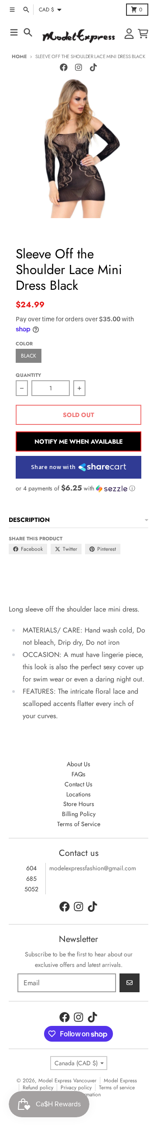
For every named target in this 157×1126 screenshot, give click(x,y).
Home (19, 56)
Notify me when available (78, 441)
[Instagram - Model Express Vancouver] (78, 67)
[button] (78, 488)
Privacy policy (76, 1087)
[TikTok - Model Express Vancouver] (93, 67)
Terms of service (117, 1087)
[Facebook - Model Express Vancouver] (63, 67)
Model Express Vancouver (67, 1080)
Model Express (120, 1080)
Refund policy (38, 1087)
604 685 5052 (31, 878)
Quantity (28, 375)
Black (28, 356)
